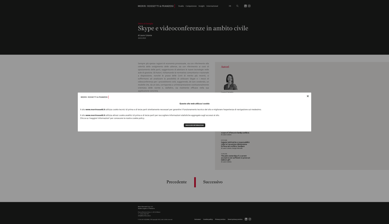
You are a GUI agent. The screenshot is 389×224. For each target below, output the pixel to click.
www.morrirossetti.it (95, 109)
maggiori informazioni (194, 125)
